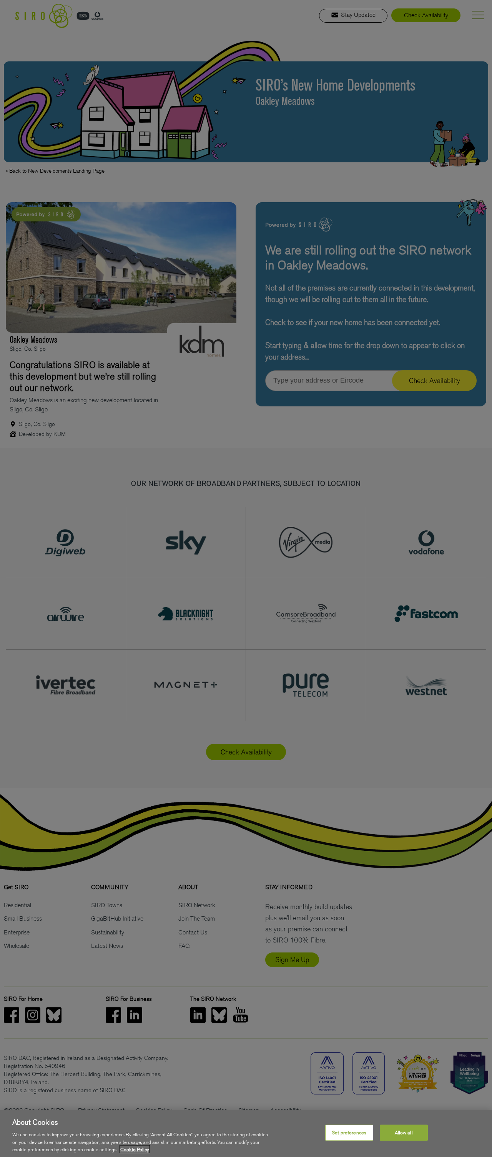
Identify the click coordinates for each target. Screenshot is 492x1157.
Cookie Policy (134, 1149)
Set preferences (349, 1132)
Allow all (404, 1132)
